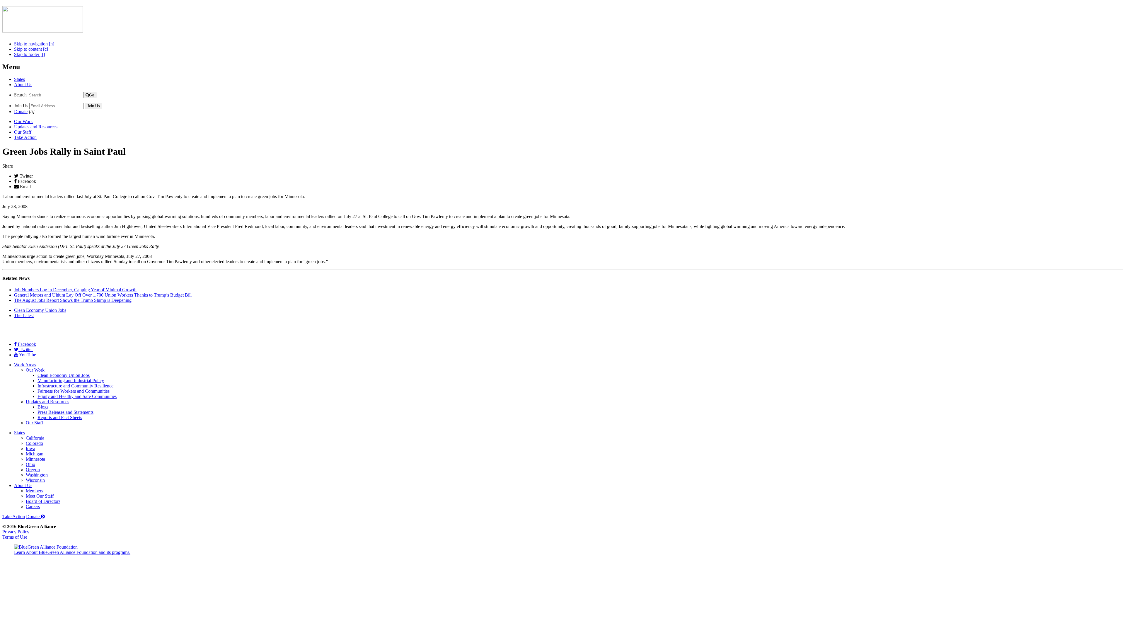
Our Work (23, 121)
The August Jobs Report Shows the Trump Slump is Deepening (73, 300)
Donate (21, 111)
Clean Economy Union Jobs (40, 310)
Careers (33, 506)
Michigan (34, 453)
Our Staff (22, 132)
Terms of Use (14, 537)
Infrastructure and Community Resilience (75, 385)
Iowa (30, 448)
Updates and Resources (35, 126)
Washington (37, 474)
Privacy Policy (15, 531)
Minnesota (35, 459)
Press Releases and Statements (65, 412)
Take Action (25, 137)
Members (34, 490)
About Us (23, 84)
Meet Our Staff (40, 496)
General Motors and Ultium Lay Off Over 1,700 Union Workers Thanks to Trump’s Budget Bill (103, 294)
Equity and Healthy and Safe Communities (77, 396)
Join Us (21, 105)
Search (20, 94)
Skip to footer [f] (29, 54)
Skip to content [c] (31, 49)
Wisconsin (35, 480)
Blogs (43, 406)
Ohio (30, 464)
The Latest (24, 315)
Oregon (33, 469)
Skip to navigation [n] (34, 43)
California (35, 437)
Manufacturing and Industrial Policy (71, 380)
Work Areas (25, 364)
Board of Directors (43, 501)
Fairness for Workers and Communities (74, 391)
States (19, 79)
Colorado (34, 443)
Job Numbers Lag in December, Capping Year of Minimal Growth (75, 289)
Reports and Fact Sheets (60, 417)
